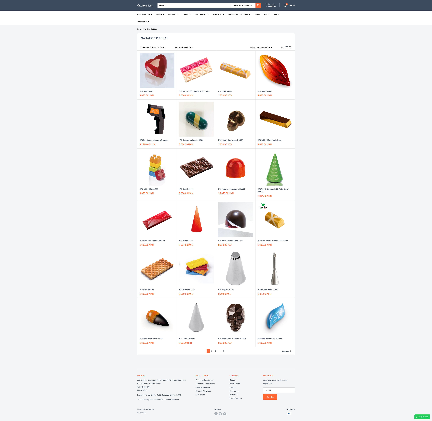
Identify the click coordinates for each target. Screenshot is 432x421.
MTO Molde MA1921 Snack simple (269, 140)
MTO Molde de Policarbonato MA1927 (231, 189)
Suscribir (270, 397)
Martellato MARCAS (150, 29)
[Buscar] (258, 5)
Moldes (159, 14)
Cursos (257, 14)
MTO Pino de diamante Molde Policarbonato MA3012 (273, 190)
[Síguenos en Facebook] (216, 413)
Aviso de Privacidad (203, 391)
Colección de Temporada (238, 14)
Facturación (200, 395)
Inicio (139, 29)
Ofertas (276, 14)
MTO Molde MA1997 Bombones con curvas (273, 241)
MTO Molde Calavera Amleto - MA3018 (232, 339)
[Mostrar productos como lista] (290, 47)
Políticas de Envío (203, 387)
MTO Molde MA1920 (225, 91)
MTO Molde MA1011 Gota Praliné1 (151, 339)
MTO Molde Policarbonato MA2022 (152, 241)
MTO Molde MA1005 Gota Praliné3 (270, 339)
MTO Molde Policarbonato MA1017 (230, 140)
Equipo (185, 14)
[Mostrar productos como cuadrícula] (287, 47)
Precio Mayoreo (236, 398)
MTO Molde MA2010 (147, 290)
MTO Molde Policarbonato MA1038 (230, 241)
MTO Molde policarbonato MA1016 (191, 140)
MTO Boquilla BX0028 (187, 339)
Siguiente (285, 351)
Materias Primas (143, 14)
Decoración (234, 391)
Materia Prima (235, 383)
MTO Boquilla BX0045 (226, 290)
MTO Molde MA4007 (186, 241)
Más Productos (200, 14)
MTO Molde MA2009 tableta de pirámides (194, 91)
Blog (265, 14)
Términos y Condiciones (205, 383)
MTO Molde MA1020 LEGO (149, 189)
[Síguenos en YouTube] (224, 413)
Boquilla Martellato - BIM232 (268, 290)
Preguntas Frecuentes (205, 380)
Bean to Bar (217, 14)
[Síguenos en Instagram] (220, 413)
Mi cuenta (270, 6)
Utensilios (172, 14)
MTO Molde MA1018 (264, 91)
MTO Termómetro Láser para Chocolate (154, 140)
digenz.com (141, 412)
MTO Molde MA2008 (186, 189)
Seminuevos (142, 21)
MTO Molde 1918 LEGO (187, 290)
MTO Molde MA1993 (146, 91)
